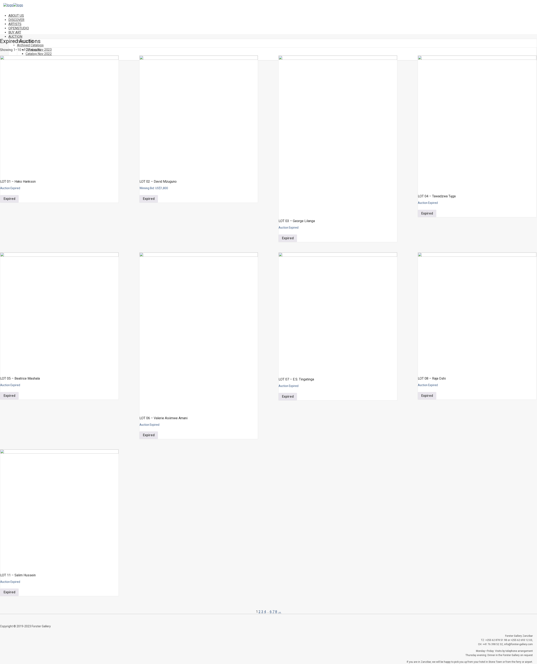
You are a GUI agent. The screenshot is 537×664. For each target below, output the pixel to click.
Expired (9, 199)
